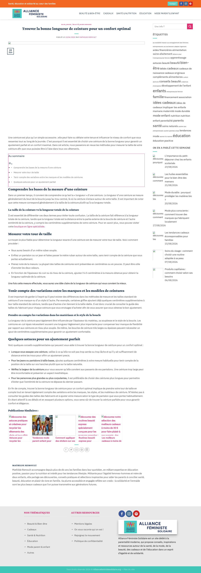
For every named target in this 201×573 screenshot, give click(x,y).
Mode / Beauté (72, 24)
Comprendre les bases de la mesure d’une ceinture (37, 167)
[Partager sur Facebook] (66, 449)
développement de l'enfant (176, 85)
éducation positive (163, 140)
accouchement (169, 46)
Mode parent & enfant (167, 13)
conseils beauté (170, 81)
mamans (158, 111)
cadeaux (173, 68)
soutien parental (169, 131)
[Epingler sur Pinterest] (81, 449)
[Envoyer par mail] (76, 449)
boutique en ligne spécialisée (29, 226)
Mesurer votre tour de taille (26, 172)
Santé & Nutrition (126, 13)
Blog (63, 24)
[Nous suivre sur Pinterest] (190, 4)
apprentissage (178, 57)
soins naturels (170, 125)
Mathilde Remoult (88, 37)
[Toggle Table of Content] (10, 163)
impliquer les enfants (174, 107)
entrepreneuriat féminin (175, 92)
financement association (177, 97)
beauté (175, 62)
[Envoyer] (190, 26)
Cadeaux (108, 13)
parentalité (167, 120)
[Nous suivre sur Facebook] (181, 4)
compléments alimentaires (168, 76)
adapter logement (180, 46)
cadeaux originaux (175, 72)
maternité (168, 111)
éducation (181, 135)
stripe (177, 131)
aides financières (162, 49)
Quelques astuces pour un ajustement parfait (35, 182)
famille (158, 96)
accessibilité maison (160, 43)
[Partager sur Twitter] (71, 449)
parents (178, 120)
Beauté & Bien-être (89, 13)
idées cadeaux (164, 102)
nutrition (175, 115)
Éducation (145, 13)
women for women (166, 136)
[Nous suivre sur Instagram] (186, 4)
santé (157, 125)
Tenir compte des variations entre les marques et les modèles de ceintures (48, 177)
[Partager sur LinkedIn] (87, 449)
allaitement (165, 53)
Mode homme (86, 24)
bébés (163, 68)
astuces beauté (161, 62)
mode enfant (161, 115)
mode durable (182, 111)
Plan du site (129, 569)
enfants (159, 90)
